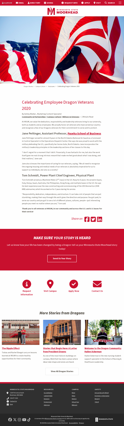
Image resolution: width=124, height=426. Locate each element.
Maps (73, 393)
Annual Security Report (102, 393)
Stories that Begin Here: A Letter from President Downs (60, 350)
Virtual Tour (75, 402)
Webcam (74, 405)
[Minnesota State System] (104, 420)
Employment (48, 402)
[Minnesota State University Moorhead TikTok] (29, 419)
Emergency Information (102, 396)
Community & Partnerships (34, 117)
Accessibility (73, 423)
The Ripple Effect (11, 348)
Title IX (97, 402)
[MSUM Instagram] (19, 419)
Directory (47, 399)
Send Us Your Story (62, 258)
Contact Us (13, 401)
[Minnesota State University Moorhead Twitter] (15, 419)
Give (11, 404)
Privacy (81, 423)
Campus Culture (40, 86)
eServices (47, 405)
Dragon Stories (28, 86)
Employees (51, 86)
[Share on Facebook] (86, 220)
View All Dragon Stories (62, 371)
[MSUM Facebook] (10, 419)
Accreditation (48, 393)
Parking (74, 399)
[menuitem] (7, 3)
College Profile (48, 396)
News (73, 396)
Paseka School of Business (84, 133)
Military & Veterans (70, 117)
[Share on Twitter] (93, 220)
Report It (97, 399)
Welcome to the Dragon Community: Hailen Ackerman (103, 350)
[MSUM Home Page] (62, 11)
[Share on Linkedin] (99, 220)
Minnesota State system (53, 419)
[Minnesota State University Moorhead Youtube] (24, 419)
